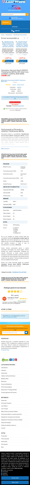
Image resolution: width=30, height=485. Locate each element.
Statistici (5, 473)
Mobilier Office (4, 378)
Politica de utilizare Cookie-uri (8, 425)
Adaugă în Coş (8, 61)
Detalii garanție (19, 106)
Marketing (5, 475)
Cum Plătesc (4, 406)
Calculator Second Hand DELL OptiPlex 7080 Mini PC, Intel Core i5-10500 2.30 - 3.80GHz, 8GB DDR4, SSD (22, 51)
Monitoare (3, 381)
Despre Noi (4, 400)
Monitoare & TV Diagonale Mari (9, 389)
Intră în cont (15, 18)
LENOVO (19, 87)
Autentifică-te (6, 315)
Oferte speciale (5, 438)
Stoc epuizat (4, 444)
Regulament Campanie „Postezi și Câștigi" (11, 419)
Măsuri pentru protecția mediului (9, 411)
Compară (9, 63)
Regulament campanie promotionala (10, 417)
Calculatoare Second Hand (19, 272)
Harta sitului (4, 441)
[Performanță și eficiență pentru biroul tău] (15, 81)
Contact (3, 428)
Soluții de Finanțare (6, 422)
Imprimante (4, 373)
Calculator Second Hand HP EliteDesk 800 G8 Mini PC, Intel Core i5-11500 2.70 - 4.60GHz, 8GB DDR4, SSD (8, 51)
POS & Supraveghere (6, 387)
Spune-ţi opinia (20, 84)
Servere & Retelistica (6, 384)
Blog (2, 447)
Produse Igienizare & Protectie (8, 392)
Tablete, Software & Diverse (8, 376)
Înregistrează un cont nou (18, 315)
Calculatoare (4, 367)
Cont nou (20, 18)
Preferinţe (5, 471)
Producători (4, 436)
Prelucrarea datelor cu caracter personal (11, 414)
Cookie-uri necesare (8, 470)
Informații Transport (6, 403)
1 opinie (14, 84)
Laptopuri (3, 370)
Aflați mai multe (18, 468)
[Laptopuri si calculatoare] (11, 355)
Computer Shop (5, 350)
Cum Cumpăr (4, 408)
